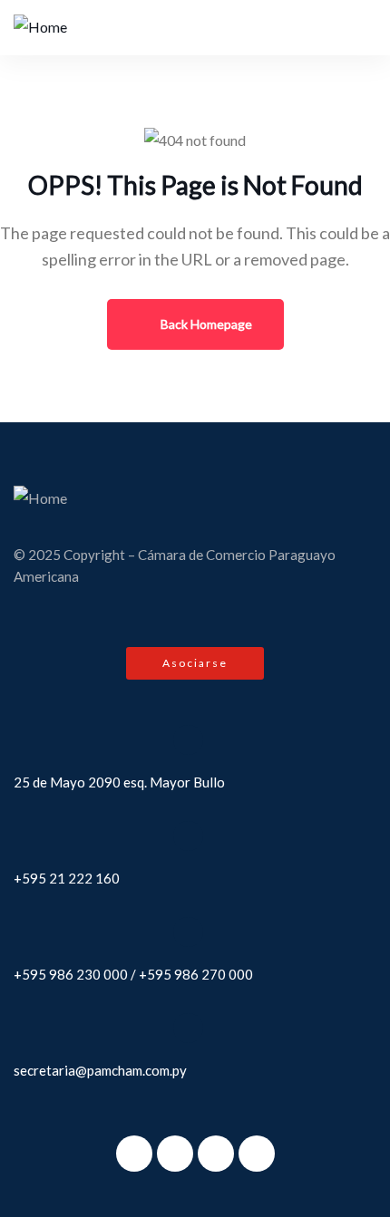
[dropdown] (347, 27)
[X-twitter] (175, 1153)
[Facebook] (134, 1153)
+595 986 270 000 (196, 974)
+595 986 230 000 (71, 974)
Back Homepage (205, 324)
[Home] (40, 27)
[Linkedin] (257, 1153)
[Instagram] (216, 1153)
